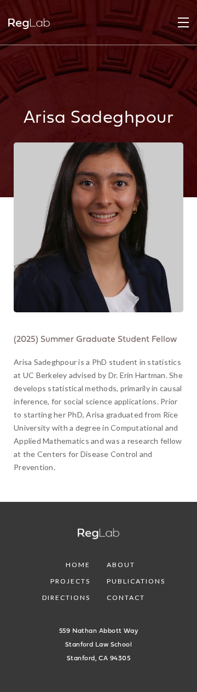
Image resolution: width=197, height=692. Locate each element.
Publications (136, 581)
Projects (70, 581)
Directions (66, 597)
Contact (126, 597)
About (121, 565)
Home (78, 565)
